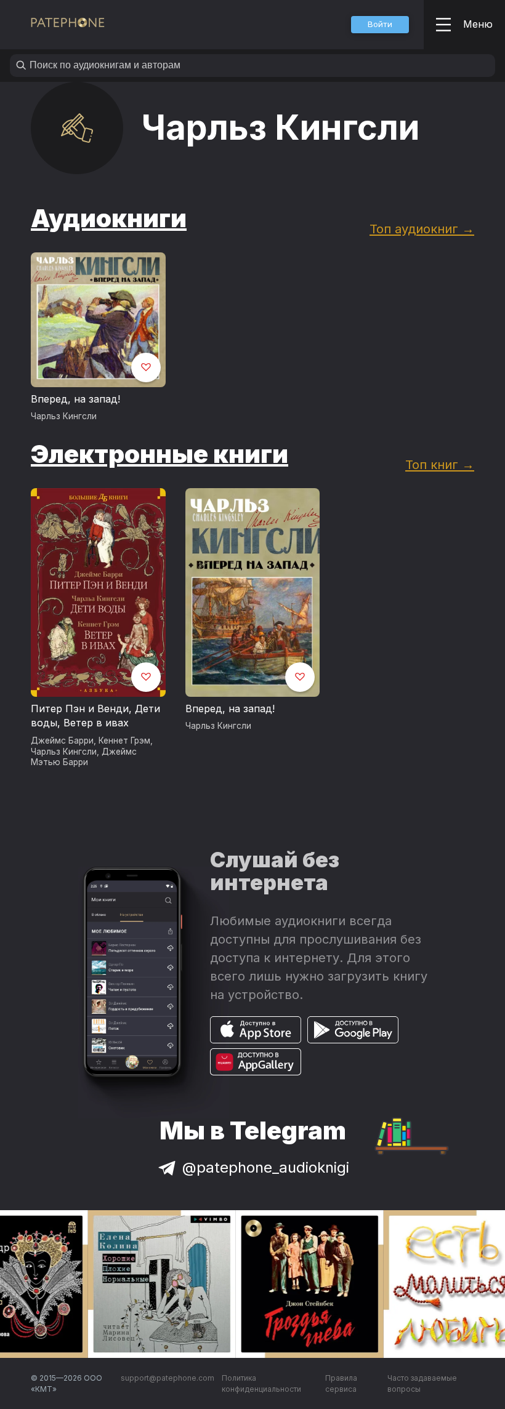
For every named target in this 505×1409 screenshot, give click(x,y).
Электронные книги (159, 454)
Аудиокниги (109, 218)
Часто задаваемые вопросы (422, 1383)
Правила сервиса (341, 1383)
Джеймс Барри (62, 740)
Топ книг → (439, 464)
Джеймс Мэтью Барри (84, 757)
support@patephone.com (167, 1378)
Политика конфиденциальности (261, 1383)
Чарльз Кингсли (64, 416)
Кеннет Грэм (124, 740)
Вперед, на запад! (75, 399)
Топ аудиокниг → (422, 228)
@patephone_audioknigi (265, 1167)
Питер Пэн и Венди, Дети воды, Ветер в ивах (95, 715)
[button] (380, 24)
